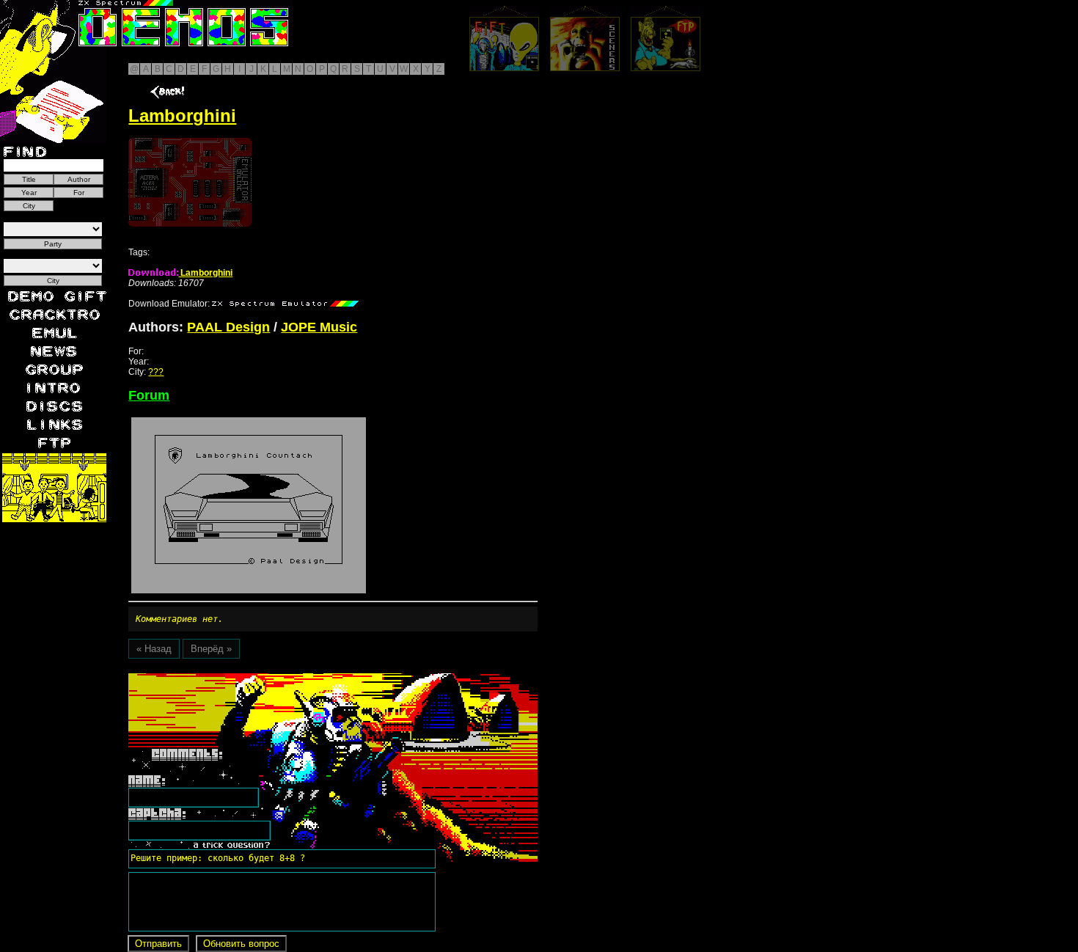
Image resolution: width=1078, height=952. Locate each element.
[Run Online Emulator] (190, 182)
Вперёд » (211, 648)
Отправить (158, 943)
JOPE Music (319, 327)
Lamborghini (205, 273)
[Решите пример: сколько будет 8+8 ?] (215, 678)
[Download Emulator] (285, 304)
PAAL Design (228, 327)
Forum (148, 395)
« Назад (154, 648)
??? (156, 372)
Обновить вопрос (241, 943)
